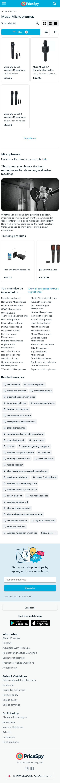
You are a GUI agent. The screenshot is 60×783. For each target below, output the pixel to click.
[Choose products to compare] (46, 32)
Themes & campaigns (14, 717)
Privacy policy (10, 694)
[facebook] (32, 768)
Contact (6, 642)
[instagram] (27, 768)
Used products (10, 741)
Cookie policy (10, 699)
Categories (8, 736)
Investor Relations (12, 727)
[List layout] (50, 23)
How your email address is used (18, 596)
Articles (6, 731)
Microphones (10, 11)
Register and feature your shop (19, 652)
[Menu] (3, 3)
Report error (30, 138)
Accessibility (9, 667)
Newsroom (8, 722)
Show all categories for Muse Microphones (43, 290)
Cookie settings (11, 704)
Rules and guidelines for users (19, 680)
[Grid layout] (44, 23)
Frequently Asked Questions (18, 662)
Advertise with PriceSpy (16, 647)
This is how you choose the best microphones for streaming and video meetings (26, 170)
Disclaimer (8, 684)
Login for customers (13, 657)
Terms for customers (13, 689)
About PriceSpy (11, 637)
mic (45, 159)
